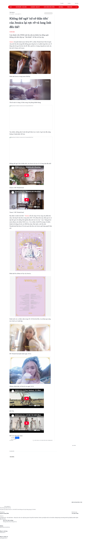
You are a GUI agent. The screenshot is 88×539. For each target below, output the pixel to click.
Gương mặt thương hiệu (62, 517)
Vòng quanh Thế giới (28, 517)
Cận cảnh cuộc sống (49, 6)
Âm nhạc (61, 6)
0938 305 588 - (2, 527)
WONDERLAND (50, 440)
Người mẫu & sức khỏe (48, 517)
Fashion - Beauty (35, 6)
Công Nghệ (69, 517)
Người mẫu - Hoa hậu (21, 6)
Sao (11, 6)
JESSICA (38, 440)
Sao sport (42, 517)
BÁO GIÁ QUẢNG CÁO (77, 502)
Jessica (11, 42)
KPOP (35, 440)
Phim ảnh (69, 6)
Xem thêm (12, 456)
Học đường (55, 517)
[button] (48, 13)
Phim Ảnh (38, 517)
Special (72, 517)
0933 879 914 (7, 527)
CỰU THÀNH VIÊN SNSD (43, 440)
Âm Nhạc (12, 12)
